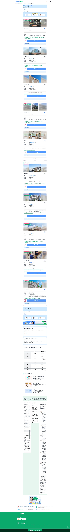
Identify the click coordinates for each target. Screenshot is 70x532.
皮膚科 (32, 340)
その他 (32, 342)
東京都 (21, 3)
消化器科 (38, 341)
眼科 (41, 340)
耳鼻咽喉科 (25, 341)
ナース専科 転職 (17, 3)
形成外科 (39, 340)
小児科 (27, 340)
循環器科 (41, 341)
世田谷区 (25, 334)
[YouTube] (24, 519)
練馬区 (28, 334)
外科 (28, 341)
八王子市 (25, 3)
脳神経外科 (31, 341)
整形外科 (36, 340)
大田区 (30, 334)
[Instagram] (18, 519)
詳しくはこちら (36, 40)
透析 (29, 342)
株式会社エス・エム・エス (26, 506)
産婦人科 (30, 340)
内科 (43, 341)
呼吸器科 (34, 341)
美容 (24, 340)
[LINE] (21, 519)
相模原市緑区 (25, 331)
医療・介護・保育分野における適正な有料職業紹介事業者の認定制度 (45, 506)
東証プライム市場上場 (31, 506)
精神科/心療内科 (26, 342)
